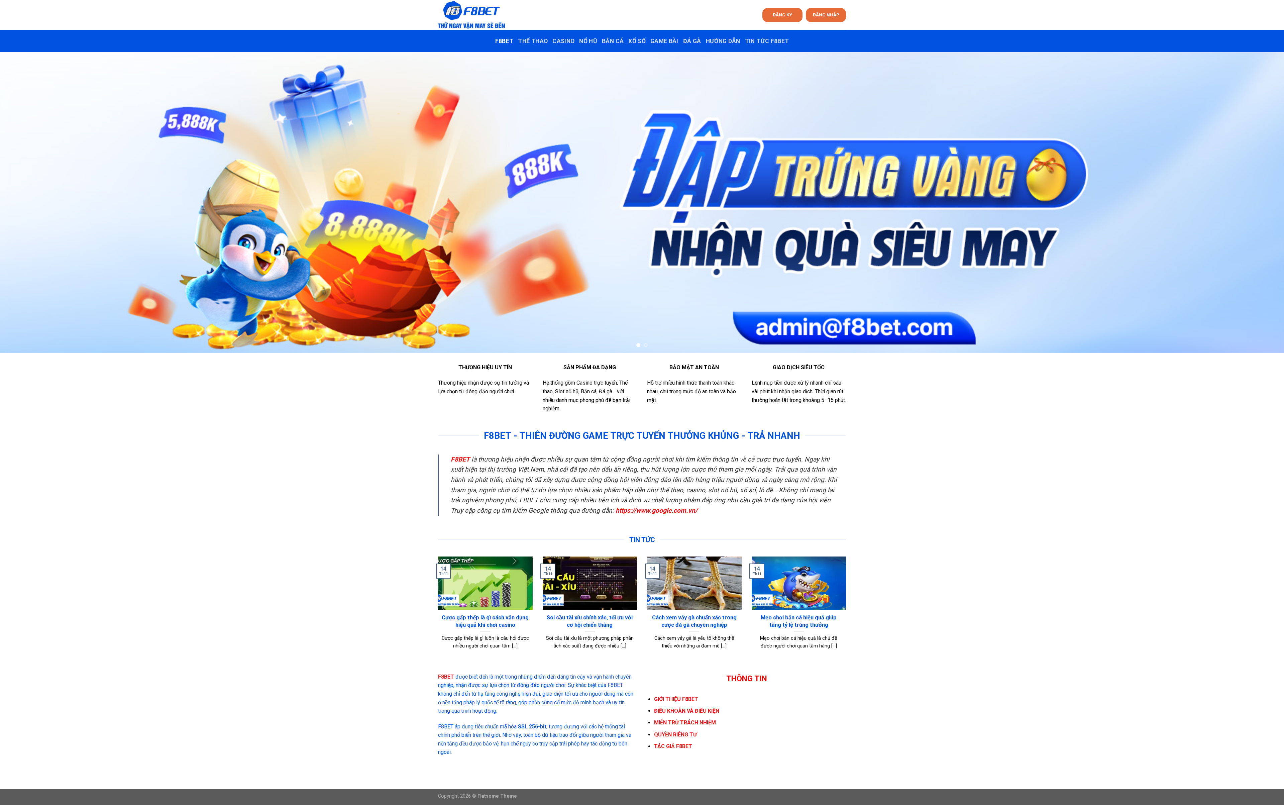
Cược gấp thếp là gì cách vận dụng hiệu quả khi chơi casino (485, 621)
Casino (563, 41)
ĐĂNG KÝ (782, 14)
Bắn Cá (613, 41)
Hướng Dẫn (723, 41)
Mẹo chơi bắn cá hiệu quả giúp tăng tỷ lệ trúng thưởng (799, 621)
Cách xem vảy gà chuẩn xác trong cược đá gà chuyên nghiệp (694, 621)
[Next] (1250, 203)
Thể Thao (533, 41)
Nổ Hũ (588, 41)
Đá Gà (692, 41)
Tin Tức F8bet (767, 41)
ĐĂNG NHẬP (826, 14)
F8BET (504, 41)
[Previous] (34, 203)
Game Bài (664, 41)
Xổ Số (637, 41)
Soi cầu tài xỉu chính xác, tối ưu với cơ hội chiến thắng (590, 621)
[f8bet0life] (471, 15)
